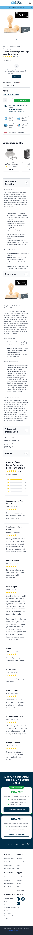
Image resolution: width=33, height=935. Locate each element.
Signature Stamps (9, 868)
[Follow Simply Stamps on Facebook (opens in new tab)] (18, 899)
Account (6, 877)
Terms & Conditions (14, 930)
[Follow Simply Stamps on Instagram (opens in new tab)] (18, 903)
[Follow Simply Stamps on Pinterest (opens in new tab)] (23, 899)
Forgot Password (9, 883)
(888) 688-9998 (8, 898)
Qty (5, 100)
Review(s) (19, 57)
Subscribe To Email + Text (16, 810)
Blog (18, 868)
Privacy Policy (26, 845)
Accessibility (20, 890)
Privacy (23, 930)
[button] (16, 39)
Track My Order (8, 887)
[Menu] (3, 3)
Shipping (19, 880)
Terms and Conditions (16, 845)
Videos (18, 865)
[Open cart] (30, 3)
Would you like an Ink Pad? (11, 82)
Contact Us (20, 877)
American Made (21, 862)
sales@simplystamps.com (11, 907)
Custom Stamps (8, 862)
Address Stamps (9, 858)
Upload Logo (7, 60)
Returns (19, 883)
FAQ (18, 887)
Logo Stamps (8, 865)
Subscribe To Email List (16, 834)
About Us (19, 858)
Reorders (7, 880)
